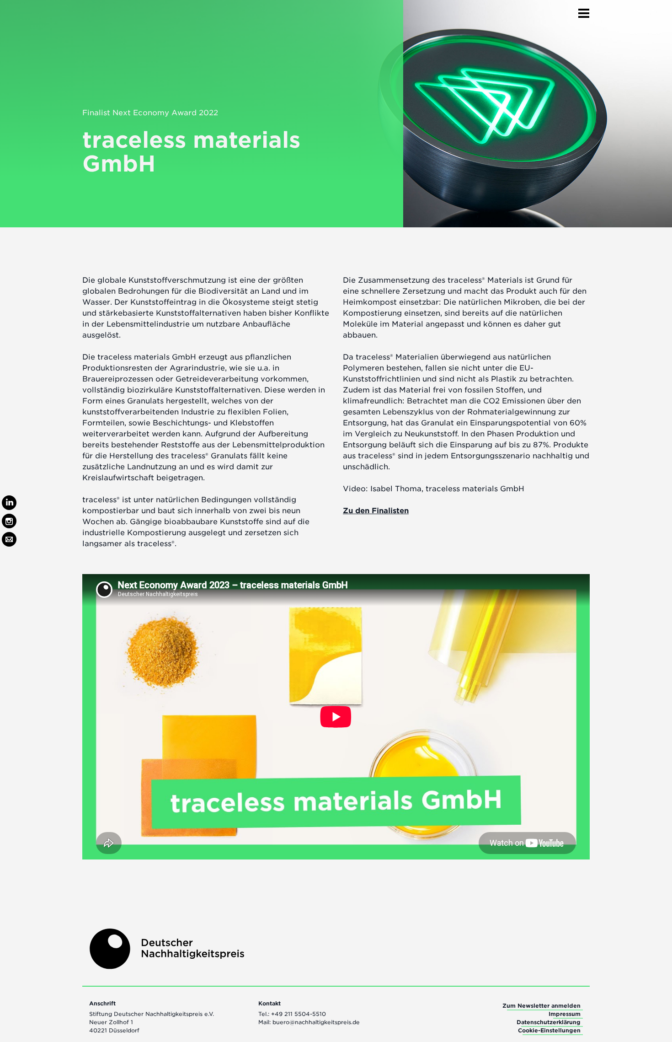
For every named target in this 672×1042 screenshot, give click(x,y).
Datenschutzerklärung (549, 1022)
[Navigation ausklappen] (584, 10)
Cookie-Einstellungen (549, 1030)
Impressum (565, 1013)
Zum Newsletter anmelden (541, 1005)
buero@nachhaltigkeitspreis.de (316, 1022)
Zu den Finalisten (376, 510)
